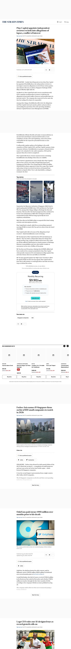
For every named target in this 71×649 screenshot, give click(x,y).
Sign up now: (19, 36)
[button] (59, 22)
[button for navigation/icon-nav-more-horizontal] (53, 70)
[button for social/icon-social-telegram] (46, 70)
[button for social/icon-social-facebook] (49, 70)
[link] (13, 22)
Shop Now (9, 376)
